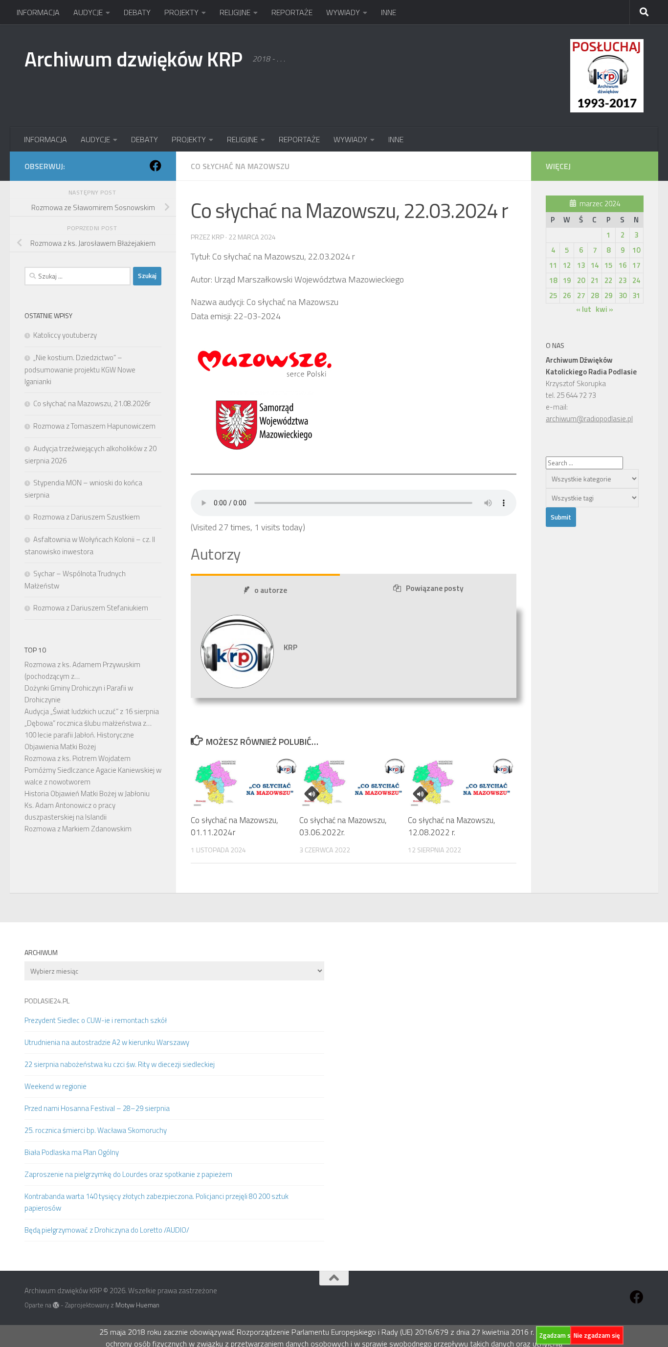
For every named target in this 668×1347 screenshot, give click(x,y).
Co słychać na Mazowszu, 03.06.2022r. (343, 826)
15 (608, 265)
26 (567, 295)
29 (608, 295)
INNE (388, 12)
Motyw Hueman (137, 1305)
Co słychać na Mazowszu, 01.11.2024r (234, 826)
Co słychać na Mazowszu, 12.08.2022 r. (451, 826)
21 (595, 280)
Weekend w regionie (55, 1086)
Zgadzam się (557, 1335)
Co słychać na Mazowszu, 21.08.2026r (92, 403)
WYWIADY (343, 12)
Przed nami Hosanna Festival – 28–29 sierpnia (97, 1108)
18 (553, 280)
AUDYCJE (88, 12)
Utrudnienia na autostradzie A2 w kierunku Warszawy (106, 1042)
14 (595, 265)
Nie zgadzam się (597, 1335)
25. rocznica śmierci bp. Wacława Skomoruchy (95, 1130)
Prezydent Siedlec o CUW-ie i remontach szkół (95, 1020)
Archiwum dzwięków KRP (133, 58)
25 (553, 295)
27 (581, 295)
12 (567, 265)
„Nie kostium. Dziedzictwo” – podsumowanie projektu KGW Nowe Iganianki (79, 369)
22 (608, 280)
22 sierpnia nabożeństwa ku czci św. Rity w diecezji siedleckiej (119, 1064)
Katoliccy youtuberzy (65, 335)
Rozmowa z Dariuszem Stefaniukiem (90, 607)
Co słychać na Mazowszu (240, 166)
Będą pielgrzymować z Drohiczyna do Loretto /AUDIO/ (106, 1230)
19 (567, 280)
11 (553, 265)
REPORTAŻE (291, 12)
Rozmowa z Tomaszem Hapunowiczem (94, 426)
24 (636, 280)
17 (636, 265)
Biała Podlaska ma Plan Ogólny (71, 1152)
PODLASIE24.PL (46, 1001)
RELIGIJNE (235, 12)
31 (636, 295)
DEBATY (137, 12)
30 (622, 295)
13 (581, 265)
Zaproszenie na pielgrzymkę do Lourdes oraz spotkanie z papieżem (128, 1174)
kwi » (604, 309)
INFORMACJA (38, 12)
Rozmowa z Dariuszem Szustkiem (86, 516)
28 (595, 295)
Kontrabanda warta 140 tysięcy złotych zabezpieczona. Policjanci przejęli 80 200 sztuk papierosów (156, 1202)
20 (581, 280)
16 (622, 265)
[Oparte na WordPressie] (56, 1305)
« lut (583, 309)
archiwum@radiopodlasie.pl (589, 418)
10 (636, 250)
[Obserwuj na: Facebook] (155, 166)
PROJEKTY (181, 12)
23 (622, 280)
